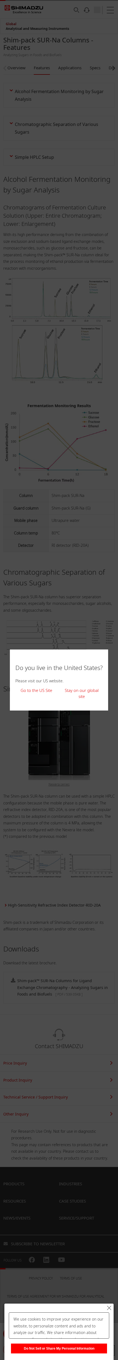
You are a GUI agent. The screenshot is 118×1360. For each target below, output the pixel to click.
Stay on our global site (82, 693)
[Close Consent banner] (109, 1308)
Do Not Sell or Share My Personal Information (59, 1348)
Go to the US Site (36, 690)
